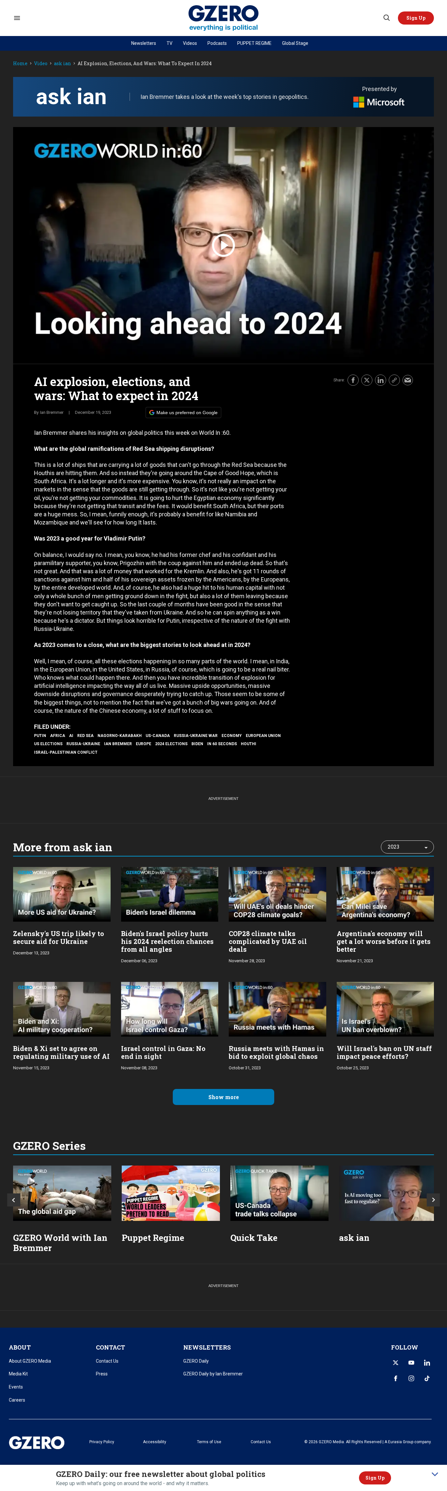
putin (40, 735)
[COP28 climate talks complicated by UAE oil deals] (277, 893)
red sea (85, 735)
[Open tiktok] (427, 1378)
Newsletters (143, 43)
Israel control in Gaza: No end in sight (163, 1052)
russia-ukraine (83, 744)
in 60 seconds (222, 744)
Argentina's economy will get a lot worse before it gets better (384, 941)
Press (102, 1373)
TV (169, 43)
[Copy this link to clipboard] (394, 380)
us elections (48, 744)
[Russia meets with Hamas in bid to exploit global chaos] (277, 1008)
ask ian (62, 63)
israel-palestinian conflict (66, 752)
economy (232, 735)
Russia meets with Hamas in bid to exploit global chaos (276, 1052)
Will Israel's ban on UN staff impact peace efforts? (384, 1052)
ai (71, 735)
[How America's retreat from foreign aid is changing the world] (62, 1193)
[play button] (223, 245)
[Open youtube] (411, 1362)
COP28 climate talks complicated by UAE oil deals (268, 941)
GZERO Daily (196, 1361)
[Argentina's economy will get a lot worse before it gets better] (385, 893)
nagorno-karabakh (120, 735)
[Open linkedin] (427, 1362)
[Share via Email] (407, 380)
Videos (190, 43)
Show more (223, 1097)
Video (40, 63)
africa (57, 735)
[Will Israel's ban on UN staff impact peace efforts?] (385, 1008)
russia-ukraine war (196, 735)
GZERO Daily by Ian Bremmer (213, 1373)
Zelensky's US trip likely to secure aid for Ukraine (58, 937)
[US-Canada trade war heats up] (279, 1193)
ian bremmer (118, 744)
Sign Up (375, 1478)
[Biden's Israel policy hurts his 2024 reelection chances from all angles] (170, 893)
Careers (17, 1400)
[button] (416, 18)
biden (197, 744)
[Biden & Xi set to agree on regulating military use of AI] (62, 1008)
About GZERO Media (30, 1361)
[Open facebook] (395, 1378)
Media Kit (18, 1373)
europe (143, 744)
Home (20, 63)
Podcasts (217, 43)
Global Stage (295, 43)
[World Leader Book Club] (171, 1193)
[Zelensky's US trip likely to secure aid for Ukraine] (62, 893)
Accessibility (154, 1442)
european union (263, 735)
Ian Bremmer (51, 412)
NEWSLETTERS (207, 1347)
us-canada (158, 735)
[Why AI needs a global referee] (388, 1193)
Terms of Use (209, 1442)
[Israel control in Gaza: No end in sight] (170, 1008)
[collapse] (435, 1474)
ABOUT (20, 1347)
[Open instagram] (411, 1378)
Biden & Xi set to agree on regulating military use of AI (61, 1052)
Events (16, 1387)
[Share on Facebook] (353, 380)
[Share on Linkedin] (380, 380)
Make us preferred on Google (187, 412)
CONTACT (110, 1347)
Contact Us (107, 1361)
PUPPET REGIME (254, 43)
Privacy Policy (101, 1442)
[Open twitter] (395, 1362)
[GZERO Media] (223, 18)
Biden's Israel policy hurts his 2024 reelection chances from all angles (167, 941)
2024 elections (171, 744)
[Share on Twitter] (366, 380)
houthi (248, 744)
